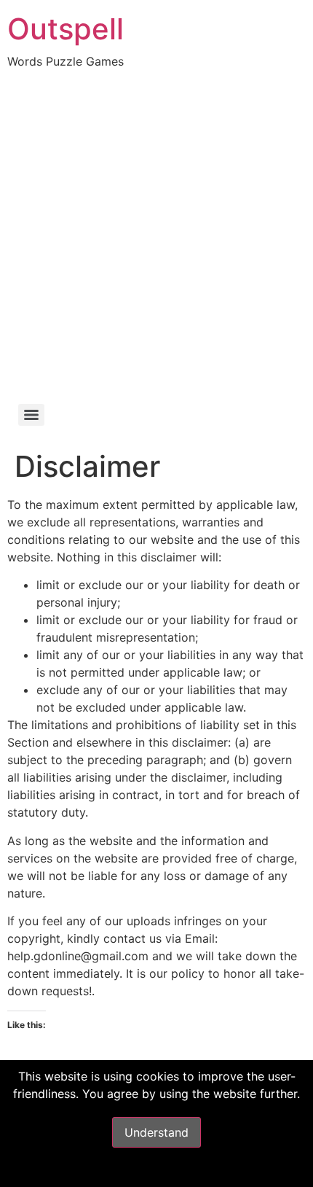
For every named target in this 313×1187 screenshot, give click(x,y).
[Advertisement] (156, 234)
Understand (156, 1132)
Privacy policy (157, 1171)
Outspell (65, 29)
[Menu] (31, 415)
